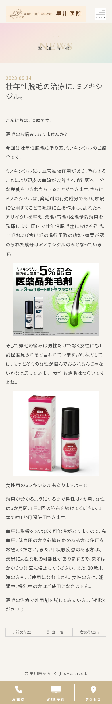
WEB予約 (56, 699)
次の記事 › (89, 632)
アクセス (93, 699)
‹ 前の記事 (22, 632)
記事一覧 (55, 632)
